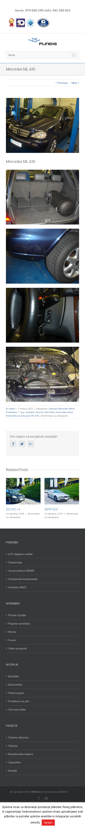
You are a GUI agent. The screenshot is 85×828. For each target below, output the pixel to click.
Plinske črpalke (17, 615)
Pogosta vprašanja (19, 623)
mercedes (49, 412)
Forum (12, 640)
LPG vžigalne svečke (20, 554)
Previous (63, 83)
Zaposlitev (14, 762)
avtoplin (30, 412)
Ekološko (13, 676)
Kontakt (12, 770)
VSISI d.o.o (36, 791)
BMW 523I (23, 509)
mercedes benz (64, 412)
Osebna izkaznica (18, 737)
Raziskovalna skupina (20, 754)
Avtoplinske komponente (23, 579)
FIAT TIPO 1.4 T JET (68, 509)
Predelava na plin (18, 701)
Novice (12, 632)
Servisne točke (17, 709)
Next (74, 83)
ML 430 (35, 415)
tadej (12, 408)
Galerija (53, 408)
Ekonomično (15, 684)
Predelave (11, 412)
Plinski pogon (16, 693)
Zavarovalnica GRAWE (21, 570)
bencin (39, 412)
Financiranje (15, 562)
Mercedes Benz (66, 408)
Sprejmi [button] (48, 822)
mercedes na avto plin (18, 415)
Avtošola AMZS (17, 587)
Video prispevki (17, 648)
